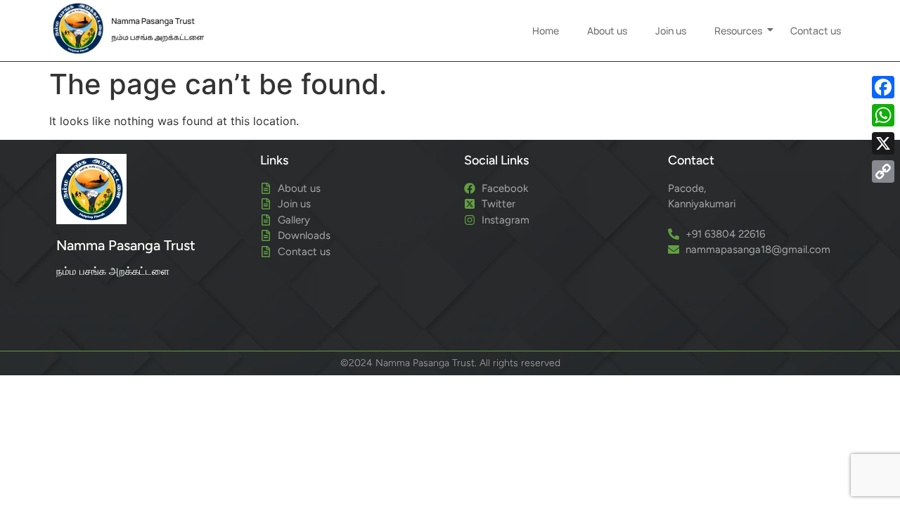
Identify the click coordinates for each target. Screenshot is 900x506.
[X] (883, 143)
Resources (738, 30)
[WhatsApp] (883, 115)
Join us (670, 30)
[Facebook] (883, 87)
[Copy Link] (883, 171)
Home (545, 30)
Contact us (815, 30)
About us (607, 30)
